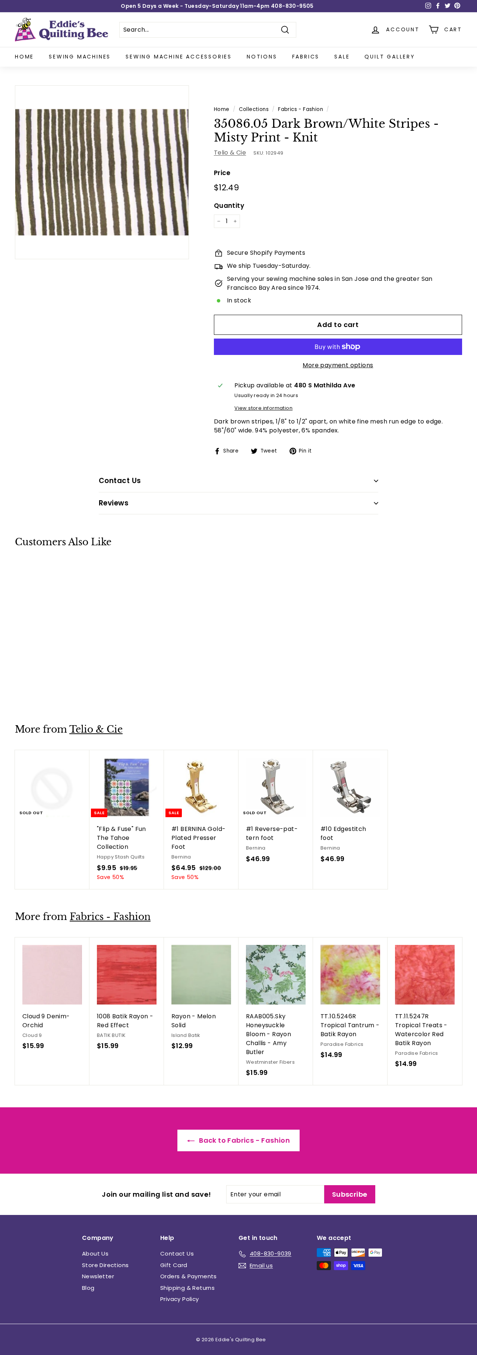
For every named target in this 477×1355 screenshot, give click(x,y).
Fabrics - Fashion (300, 109)
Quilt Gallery (389, 56)
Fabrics (306, 56)
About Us (95, 1253)
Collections (254, 109)
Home (24, 56)
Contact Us (177, 1253)
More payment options (338, 365)
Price (222, 172)
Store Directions (105, 1265)
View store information (263, 408)
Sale (342, 56)
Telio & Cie (230, 152)
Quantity (229, 205)
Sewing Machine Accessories (179, 56)
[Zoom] (102, 172)
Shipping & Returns (187, 1288)
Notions (262, 56)
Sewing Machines (80, 56)
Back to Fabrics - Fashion (244, 1140)
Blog (88, 1288)
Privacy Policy (179, 1299)
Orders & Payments (188, 1276)
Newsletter (98, 1276)
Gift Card (173, 1265)
